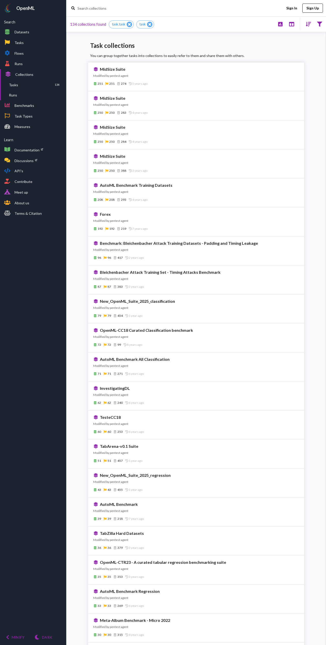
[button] (121, 24)
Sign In (291, 8)
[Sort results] (307, 24)
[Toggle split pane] (291, 24)
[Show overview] (280, 24)
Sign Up (312, 8)
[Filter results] (319, 24)
